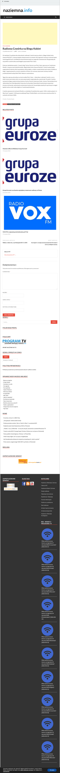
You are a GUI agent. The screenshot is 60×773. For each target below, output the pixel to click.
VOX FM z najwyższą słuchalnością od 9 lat (15, 232)
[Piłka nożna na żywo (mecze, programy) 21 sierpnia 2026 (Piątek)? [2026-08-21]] (47, 682)
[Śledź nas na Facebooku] (24, 483)
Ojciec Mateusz (7, 389)
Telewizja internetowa (47, 494)
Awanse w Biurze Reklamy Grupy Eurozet (15, 148)
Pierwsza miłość (7, 391)
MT (16, 51)
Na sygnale (6, 386)
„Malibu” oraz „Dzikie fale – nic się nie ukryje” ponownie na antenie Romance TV (24, 428)
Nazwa (5, 292)
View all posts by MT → (10, 255)
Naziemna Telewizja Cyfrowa (49, 482)
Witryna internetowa (9, 307)
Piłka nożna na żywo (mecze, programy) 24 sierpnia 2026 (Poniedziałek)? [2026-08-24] (49, 615)
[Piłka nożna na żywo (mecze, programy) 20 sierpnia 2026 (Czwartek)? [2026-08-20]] (47, 705)
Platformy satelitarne (47, 502)
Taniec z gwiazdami (8, 404)
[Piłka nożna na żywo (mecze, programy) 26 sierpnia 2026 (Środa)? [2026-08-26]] (47, 563)
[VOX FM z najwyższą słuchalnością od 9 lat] (30, 213)
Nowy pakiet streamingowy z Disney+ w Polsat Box (17, 434)
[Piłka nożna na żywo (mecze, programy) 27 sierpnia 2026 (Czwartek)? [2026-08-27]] (47, 539)
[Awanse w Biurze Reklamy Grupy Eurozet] (30, 130)
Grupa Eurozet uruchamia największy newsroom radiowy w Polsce (22, 190)
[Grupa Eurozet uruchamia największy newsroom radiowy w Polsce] (30, 171)
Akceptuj (52, 770)
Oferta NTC (44, 485)
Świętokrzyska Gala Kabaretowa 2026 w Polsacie (16, 426)
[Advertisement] (30, 34)
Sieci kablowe (44, 505)
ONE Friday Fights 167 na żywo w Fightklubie (15, 436)
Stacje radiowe (6, 46)
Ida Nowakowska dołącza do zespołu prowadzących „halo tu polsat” (21, 439)
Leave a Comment (22, 51)
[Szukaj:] (30, 322)
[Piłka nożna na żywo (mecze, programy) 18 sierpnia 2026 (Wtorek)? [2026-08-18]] (47, 752)
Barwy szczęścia (7, 380)
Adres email (7, 299)
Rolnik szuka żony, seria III (10, 403)
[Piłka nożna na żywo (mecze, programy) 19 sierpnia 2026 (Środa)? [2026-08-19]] (47, 729)
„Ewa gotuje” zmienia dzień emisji (12, 420)
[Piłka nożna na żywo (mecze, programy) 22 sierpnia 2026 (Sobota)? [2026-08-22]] (47, 658)
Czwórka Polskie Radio (14, 104)
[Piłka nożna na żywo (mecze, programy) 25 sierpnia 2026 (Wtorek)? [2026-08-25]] (47, 586)
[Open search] (56, 17)
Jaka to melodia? (7, 397)
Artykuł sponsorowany (47, 508)
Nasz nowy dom (7, 401)
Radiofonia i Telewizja (47, 496)
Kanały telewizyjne (46, 499)
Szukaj (6, 356)
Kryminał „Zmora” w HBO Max (11, 418)
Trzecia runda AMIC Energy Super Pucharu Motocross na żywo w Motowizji (23, 431)
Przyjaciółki (6, 393)
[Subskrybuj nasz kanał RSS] (28, 483)
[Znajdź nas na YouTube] (32, 483)
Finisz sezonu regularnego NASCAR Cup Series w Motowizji (19, 442)
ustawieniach (6, 771)
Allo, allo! (5, 395)
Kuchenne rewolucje (8, 399)
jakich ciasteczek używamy (27, 770)
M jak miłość (6, 382)
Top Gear (5, 408)
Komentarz (6, 271)
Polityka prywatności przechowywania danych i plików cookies (19, 369)
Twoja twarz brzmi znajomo (10, 406)
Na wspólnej (6, 388)
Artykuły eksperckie (46, 511)
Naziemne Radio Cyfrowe (48, 488)
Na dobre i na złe (7, 384)
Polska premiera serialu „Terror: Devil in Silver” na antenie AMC (20, 423)
